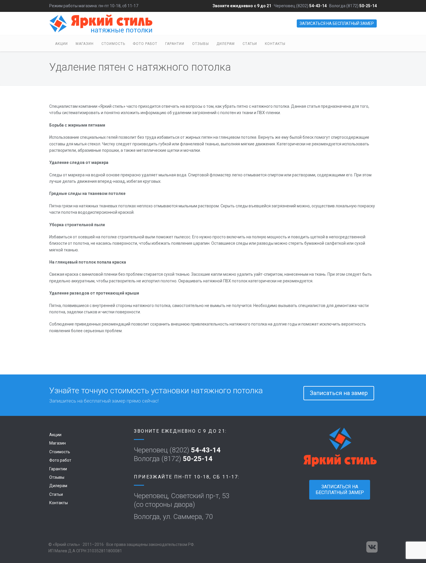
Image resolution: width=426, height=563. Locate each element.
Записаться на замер (339, 393)
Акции (61, 44)
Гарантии (174, 44)
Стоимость (113, 44)
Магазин (85, 44)
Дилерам (225, 44)
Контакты (275, 44)
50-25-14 (368, 5)
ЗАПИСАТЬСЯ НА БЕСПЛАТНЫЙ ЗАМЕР (337, 23)
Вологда (337, 5)
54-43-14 (318, 5)
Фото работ (145, 44)
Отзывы (200, 44)
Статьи (250, 44)
